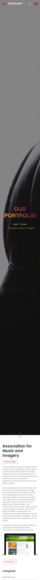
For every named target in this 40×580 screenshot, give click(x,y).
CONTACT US (36, 3)
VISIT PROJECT (9, 562)
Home (15, 224)
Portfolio (23, 224)
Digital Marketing (8, 577)
